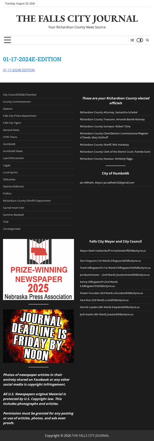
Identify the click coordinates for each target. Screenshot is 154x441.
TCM (5, 222)
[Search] (147, 40)
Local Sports (10, 172)
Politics (7, 193)
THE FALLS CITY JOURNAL (77, 18)
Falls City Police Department (19, 115)
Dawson (8, 108)
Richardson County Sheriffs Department (27, 200)
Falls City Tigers (12, 123)
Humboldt (9, 144)
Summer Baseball (13, 214)
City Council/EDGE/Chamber (19, 94)
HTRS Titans (10, 137)
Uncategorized (11, 229)
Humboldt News (13, 151)
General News (11, 130)
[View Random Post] (132, 40)
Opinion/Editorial (13, 186)
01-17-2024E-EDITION (19, 70)
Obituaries (9, 179)
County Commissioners (17, 101)
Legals (6, 165)
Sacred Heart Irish (13, 207)
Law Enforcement (13, 158)
